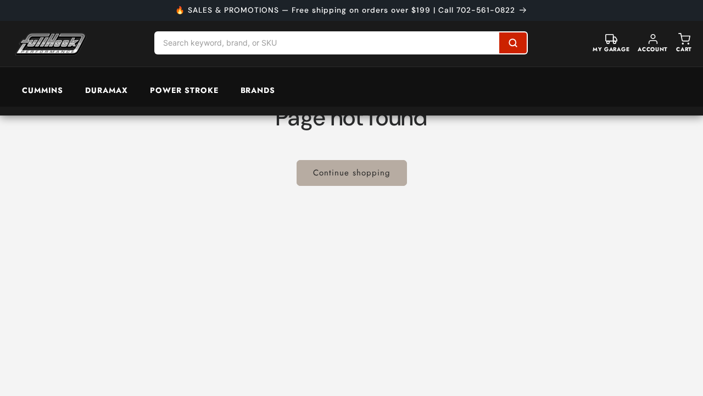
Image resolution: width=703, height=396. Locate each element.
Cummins (42, 90)
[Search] (513, 42)
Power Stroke (184, 90)
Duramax (106, 90)
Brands (258, 90)
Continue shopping (351, 173)
